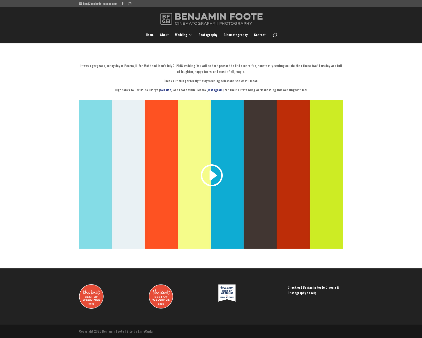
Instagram (215, 89)
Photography (208, 35)
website (165, 89)
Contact (260, 35)
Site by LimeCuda (140, 331)
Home (150, 35)
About (164, 35)
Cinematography (236, 35)
